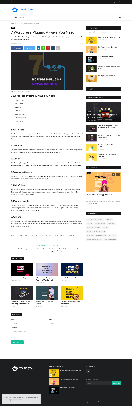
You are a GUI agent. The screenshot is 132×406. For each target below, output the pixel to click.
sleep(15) (89, 223)
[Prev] (113, 174)
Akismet (18, 107)
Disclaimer (108, 402)
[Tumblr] (53, 48)
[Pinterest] (48, 48)
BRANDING (109, 219)
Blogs (16, 23)
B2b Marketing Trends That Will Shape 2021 (32, 249)
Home (14, 18)
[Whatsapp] (43, 48)
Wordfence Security (22, 111)
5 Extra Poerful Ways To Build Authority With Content (46, 279)
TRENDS (56, 235)
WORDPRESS (70, 235)
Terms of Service (98, 402)
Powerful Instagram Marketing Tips (109, 37)
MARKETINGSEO (92, 232)
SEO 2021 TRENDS (100, 223)
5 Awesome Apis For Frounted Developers (107, 155)
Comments (16, 314)
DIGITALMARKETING (22, 235)
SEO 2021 (48, 235)
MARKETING (34, 235)
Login (109, 2)
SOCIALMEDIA (96, 227)
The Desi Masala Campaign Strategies (70, 303)
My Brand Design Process (106, 56)
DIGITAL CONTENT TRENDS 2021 (96, 236)
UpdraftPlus (20, 114)
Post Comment (17, 342)
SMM (62, 235)
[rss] (88, 371)
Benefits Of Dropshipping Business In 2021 (109, 67)
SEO (41, 235)
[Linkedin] (38, 48)
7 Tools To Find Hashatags (70, 278)
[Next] (118, 174)
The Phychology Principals (106, 76)
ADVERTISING (112, 236)
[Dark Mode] (120, 1)
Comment (14, 327)
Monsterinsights (21, 118)
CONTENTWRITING (110, 240)
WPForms (19, 121)
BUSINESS (102, 232)
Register (115, 2)
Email (50, 319)
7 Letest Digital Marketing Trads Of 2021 (101, 195)
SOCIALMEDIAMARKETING (94, 240)
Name (13, 319)
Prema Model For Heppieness (21, 278)
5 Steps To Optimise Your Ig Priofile (46, 303)
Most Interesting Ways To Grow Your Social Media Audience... (108, 127)
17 (88, 219)
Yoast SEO (19, 104)
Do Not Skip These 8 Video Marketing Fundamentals (20, 303)
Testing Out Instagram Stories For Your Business (109, 136)
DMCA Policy (116, 402)
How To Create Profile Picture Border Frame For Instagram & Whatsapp (64, 250)
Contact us (14, 2)
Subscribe (116, 383)
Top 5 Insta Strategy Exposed (107, 47)
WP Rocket (20, 100)
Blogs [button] (22, 18)
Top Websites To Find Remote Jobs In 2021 (109, 146)
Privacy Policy (88, 402)
